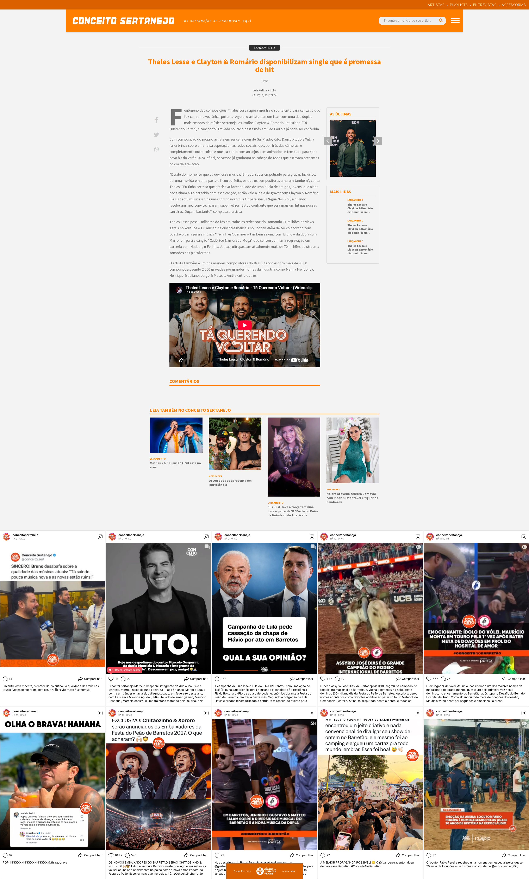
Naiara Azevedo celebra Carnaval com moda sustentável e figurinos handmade (352, 498)
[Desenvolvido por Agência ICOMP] (264, 871)
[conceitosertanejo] (6, 537)
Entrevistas (484, 4)
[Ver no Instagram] (100, 536)
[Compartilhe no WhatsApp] (156, 149)
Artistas (436, 4)
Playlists (459, 4)
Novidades (215, 476)
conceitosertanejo (25, 535)
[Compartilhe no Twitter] (156, 135)
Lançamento (264, 48)
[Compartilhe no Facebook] (156, 120)
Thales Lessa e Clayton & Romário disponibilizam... (360, 208)
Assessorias (514, 4)
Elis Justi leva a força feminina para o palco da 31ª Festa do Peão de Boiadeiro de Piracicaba (293, 511)
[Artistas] (455, 20)
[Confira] (353, 154)
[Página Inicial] (123, 20)
